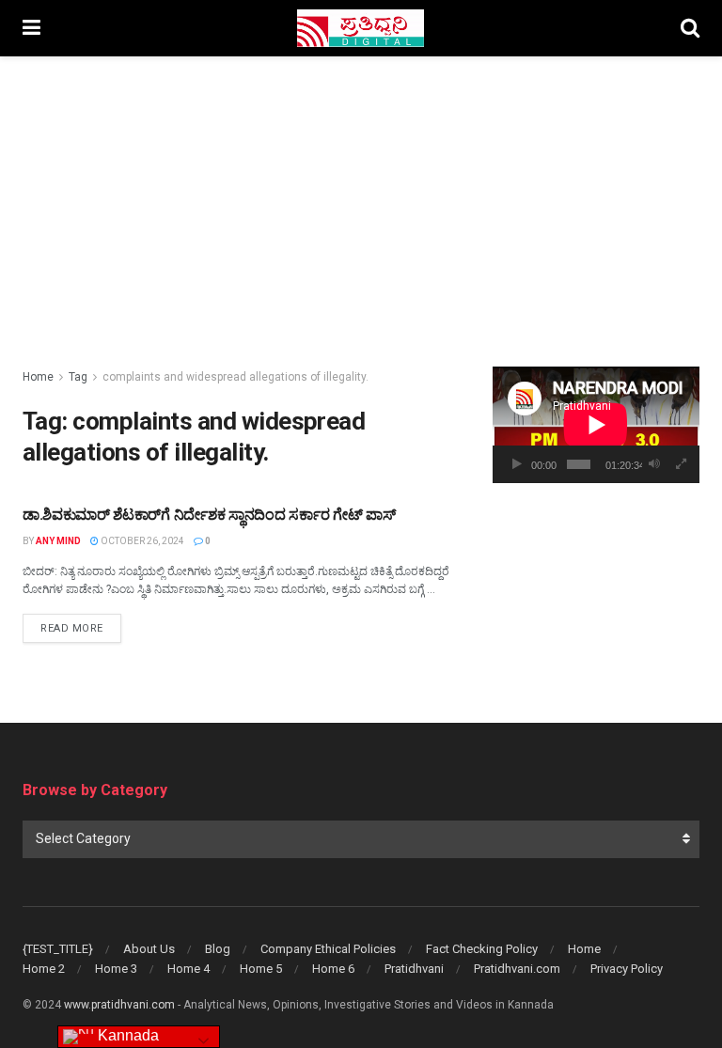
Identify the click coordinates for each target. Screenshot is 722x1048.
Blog (217, 949)
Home (38, 376)
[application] (596, 425)
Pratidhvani (414, 969)
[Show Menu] (31, 28)
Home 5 (261, 969)
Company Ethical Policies (328, 949)
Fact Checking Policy (482, 949)
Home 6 (333, 969)
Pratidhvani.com (517, 969)
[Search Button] (690, 28)
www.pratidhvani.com (119, 1004)
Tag (78, 376)
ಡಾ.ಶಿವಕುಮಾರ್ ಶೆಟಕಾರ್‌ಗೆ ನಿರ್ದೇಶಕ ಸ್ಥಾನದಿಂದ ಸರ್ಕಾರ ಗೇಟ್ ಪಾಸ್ (209, 515)
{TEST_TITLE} (58, 949)
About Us (149, 949)
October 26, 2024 (141, 541)
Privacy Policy (626, 969)
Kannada (126, 1035)
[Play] (517, 464)
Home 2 (44, 969)
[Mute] (654, 464)
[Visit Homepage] (360, 28)
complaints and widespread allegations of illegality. (235, 376)
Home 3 (116, 969)
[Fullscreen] (681, 464)
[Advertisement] (361, 197)
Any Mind (58, 541)
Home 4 (188, 969)
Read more (80, 627)
